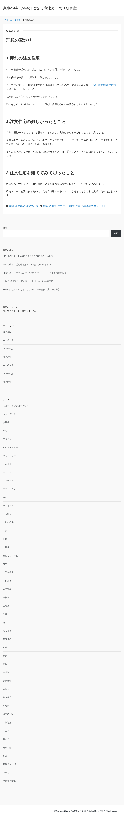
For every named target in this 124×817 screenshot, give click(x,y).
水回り (6, 689)
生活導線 (7, 722)
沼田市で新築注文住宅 (105, 85)
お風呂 (6, 422)
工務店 (6, 606)
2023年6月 (8, 382)
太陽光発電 (8, 572)
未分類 (6, 672)
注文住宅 (20, 206)
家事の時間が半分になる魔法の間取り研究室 (40, 8)
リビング (7, 497)
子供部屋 (7, 581)
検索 (5, 228)
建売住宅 (7, 639)
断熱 (5, 647)
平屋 (5, 614)
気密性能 (7, 681)
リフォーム (8, 505)
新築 (11, 206)
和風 (5, 539)
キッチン (7, 431)
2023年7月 (8, 374)
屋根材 (6, 597)
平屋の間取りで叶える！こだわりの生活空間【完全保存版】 (31, 289)
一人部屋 (7, 514)
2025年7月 (8, 332)
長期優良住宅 (9, 764)
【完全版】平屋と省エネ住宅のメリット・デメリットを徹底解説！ (35, 273)
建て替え (7, 631)
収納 (5, 531)
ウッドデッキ (9, 414)
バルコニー (8, 464)
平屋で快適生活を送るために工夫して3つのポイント (28, 264)
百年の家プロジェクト (94, 206)
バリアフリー (9, 456)
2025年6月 (8, 340)
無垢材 (6, 706)
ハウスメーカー (10, 447)
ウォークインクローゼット (15, 406)
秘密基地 (7, 739)
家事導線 (7, 589)
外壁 (5, 564)
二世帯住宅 (8, 522)
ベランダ (7, 472)
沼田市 (52, 206)
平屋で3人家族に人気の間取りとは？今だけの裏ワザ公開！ (31, 281)
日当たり (7, 664)
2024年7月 (8, 365)
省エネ (6, 731)
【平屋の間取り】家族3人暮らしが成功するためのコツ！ (30, 256)
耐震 (5, 756)
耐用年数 (7, 747)
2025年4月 (8, 348)
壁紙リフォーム (10, 556)
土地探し (7, 547)
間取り (6, 772)
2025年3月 (8, 357)
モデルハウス (9, 489)
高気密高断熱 (9, 781)
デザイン (7, 439)
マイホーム (8, 481)
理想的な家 (32, 206)
